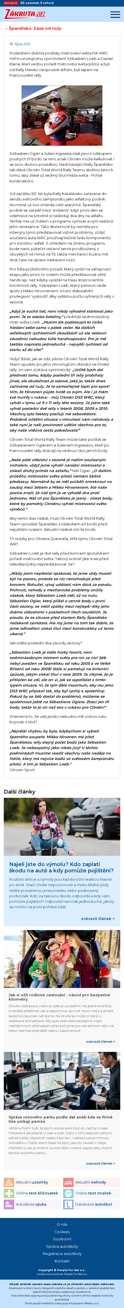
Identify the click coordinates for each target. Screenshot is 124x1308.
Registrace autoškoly (62, 1254)
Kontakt (62, 1261)
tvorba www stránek (50, 1274)
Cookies (62, 1232)
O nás (62, 1224)
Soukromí (62, 1239)
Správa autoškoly (62, 1246)
